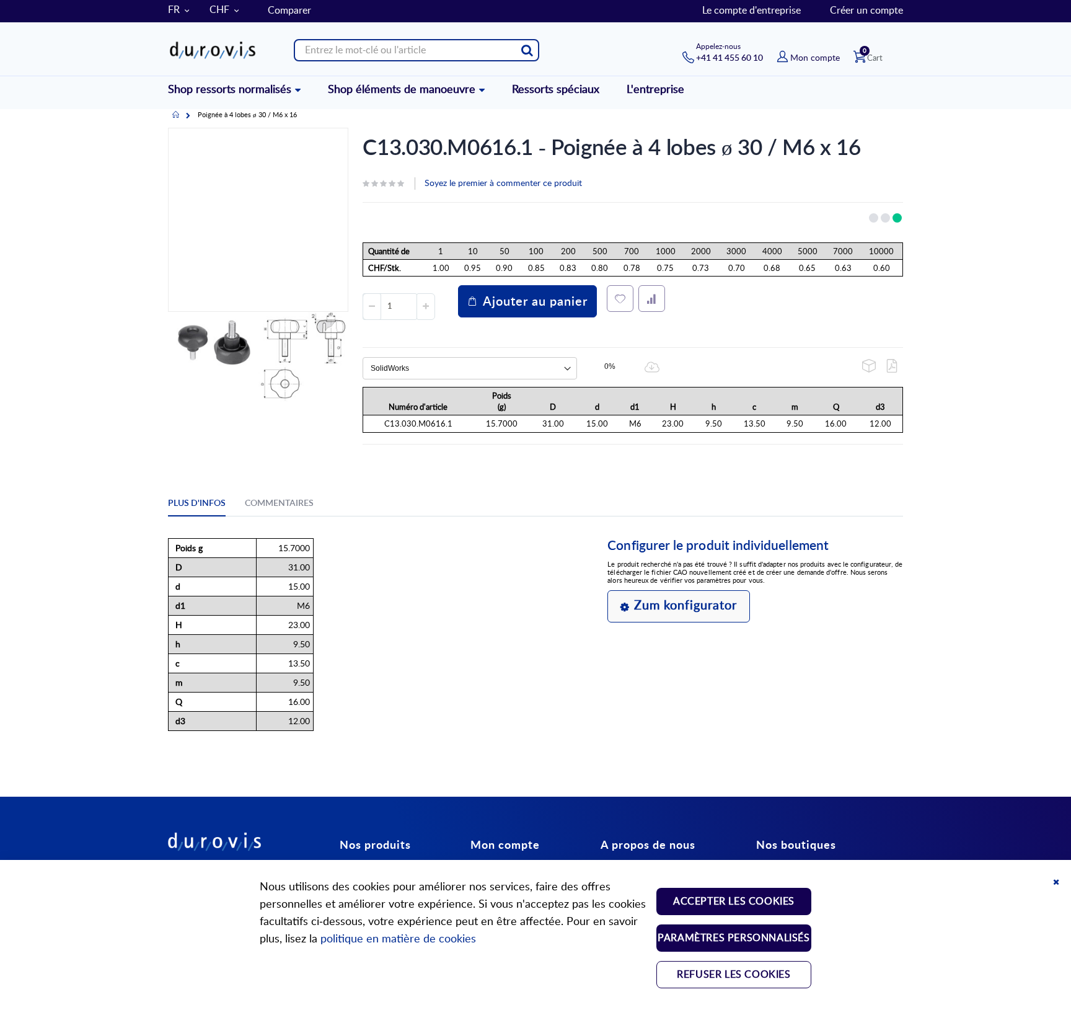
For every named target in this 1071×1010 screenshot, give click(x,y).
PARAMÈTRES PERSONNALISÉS (733, 938)
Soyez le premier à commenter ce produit (503, 183)
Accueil (175, 115)
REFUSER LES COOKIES (733, 975)
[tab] (206, 505)
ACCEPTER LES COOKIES (734, 901)
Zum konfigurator (685, 606)
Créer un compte (866, 11)
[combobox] (416, 50)
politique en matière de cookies (398, 939)
